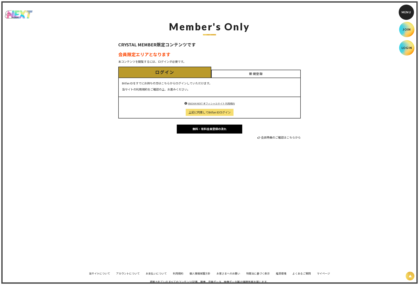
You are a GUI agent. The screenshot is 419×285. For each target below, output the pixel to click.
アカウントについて (128, 273)
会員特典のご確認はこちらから (281, 137)
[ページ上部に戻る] (410, 276)
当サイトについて (99, 273)
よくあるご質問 (301, 273)
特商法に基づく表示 (258, 273)
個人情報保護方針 (199, 273)
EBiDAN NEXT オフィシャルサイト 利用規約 (211, 103)
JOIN (407, 29)
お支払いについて (156, 273)
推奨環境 (281, 273)
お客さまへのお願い (228, 273)
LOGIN (407, 48)
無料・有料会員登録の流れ (209, 129)
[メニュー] (406, 12)
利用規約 (178, 273)
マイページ (323, 273)
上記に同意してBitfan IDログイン (210, 112)
